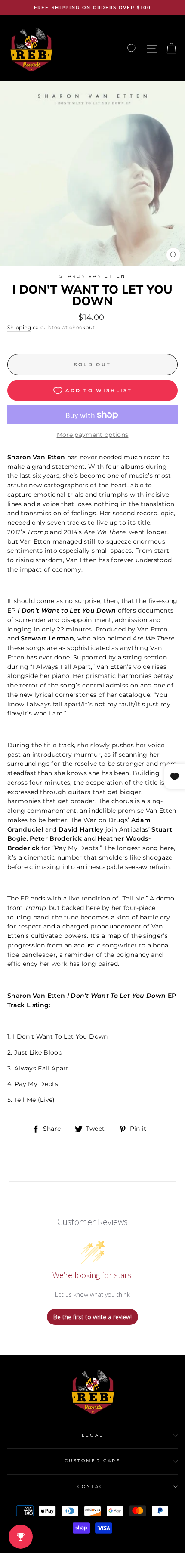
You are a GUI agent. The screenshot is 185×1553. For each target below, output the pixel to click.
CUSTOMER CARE (92, 1460)
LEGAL (92, 1435)
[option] (92, 7)
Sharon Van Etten (92, 276)
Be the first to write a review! (92, 1317)
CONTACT (92, 1486)
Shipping (19, 328)
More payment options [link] (93, 434)
